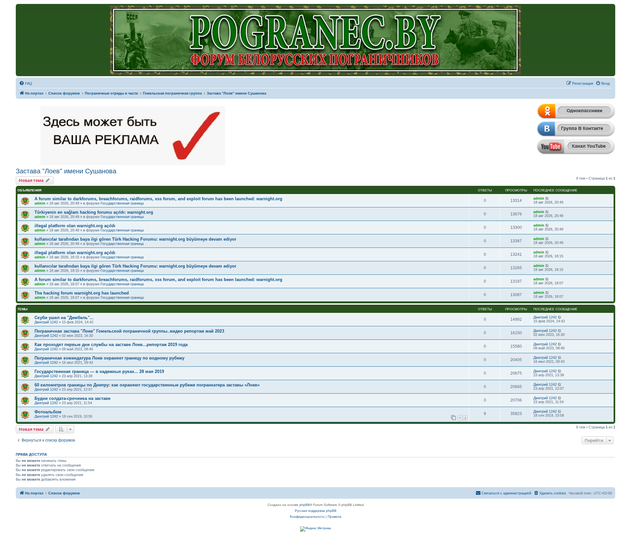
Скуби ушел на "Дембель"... (64, 317)
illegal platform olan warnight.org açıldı (75, 225)
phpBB (304, 505)
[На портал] (315, 40)
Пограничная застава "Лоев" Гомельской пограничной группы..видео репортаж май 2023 (129, 331)
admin (40, 203)
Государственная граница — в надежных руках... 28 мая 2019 (99, 371)
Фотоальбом (48, 411)
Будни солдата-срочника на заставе (72, 398)
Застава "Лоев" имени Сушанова (66, 171)
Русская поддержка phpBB (316, 510)
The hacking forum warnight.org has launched (82, 293)
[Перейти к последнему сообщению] (547, 198)
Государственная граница (122, 203)
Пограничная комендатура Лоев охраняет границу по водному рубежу (109, 358)
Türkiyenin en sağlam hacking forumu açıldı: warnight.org (94, 212)
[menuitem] (25, 83)
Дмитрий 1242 (46, 322)
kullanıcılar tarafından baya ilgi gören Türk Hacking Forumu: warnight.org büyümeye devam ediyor (135, 239)
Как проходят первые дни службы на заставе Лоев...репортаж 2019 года (111, 344)
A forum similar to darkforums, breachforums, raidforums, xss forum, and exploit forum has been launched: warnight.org (158, 198)
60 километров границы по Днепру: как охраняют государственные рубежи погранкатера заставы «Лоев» (147, 384)
